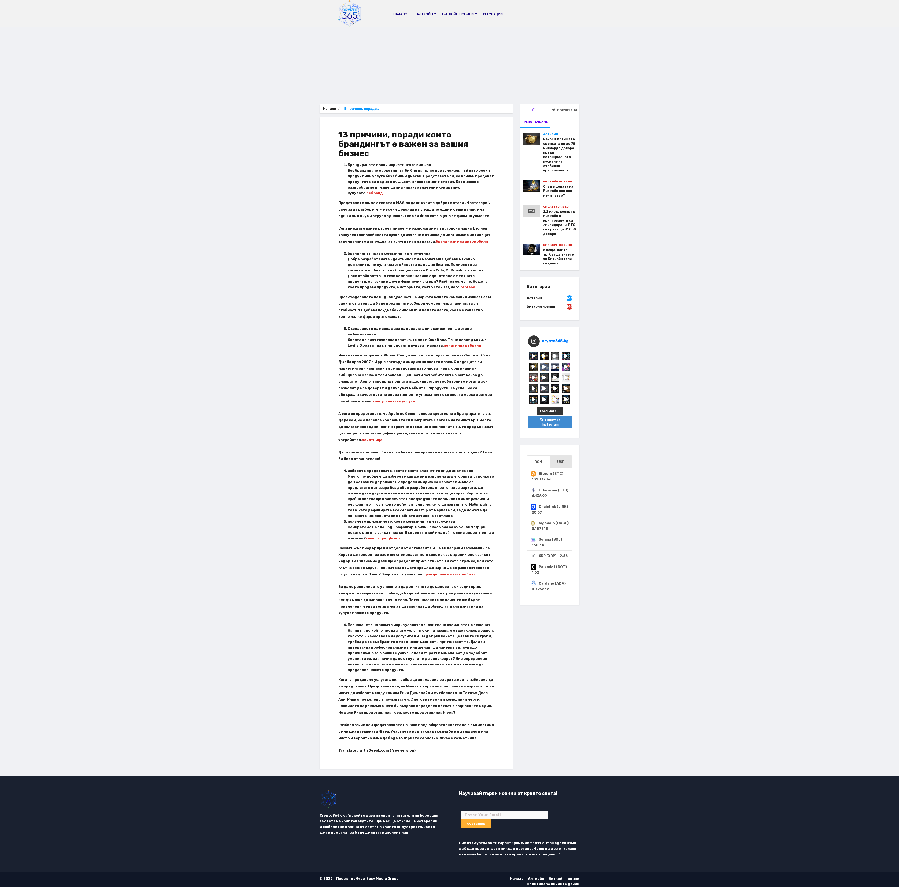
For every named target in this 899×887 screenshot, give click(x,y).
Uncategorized (556, 206)
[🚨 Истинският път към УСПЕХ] (566, 399)
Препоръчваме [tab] (534, 122)
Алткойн (550, 134)
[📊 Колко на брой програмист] (544, 388)
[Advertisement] (449, 62)
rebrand (468, 287)
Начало (400, 14)
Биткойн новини (557, 181)
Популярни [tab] (566, 110)
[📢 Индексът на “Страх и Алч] (555, 377)
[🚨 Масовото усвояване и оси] (533, 367)
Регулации (493, 14)
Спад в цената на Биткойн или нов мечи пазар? (558, 191)
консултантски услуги (393, 401)
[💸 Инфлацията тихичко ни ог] (566, 377)
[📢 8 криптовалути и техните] (566, 356)
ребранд (374, 193)
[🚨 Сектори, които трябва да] (544, 367)
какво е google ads (383, 538)
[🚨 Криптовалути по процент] (533, 356)
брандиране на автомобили (462, 241)
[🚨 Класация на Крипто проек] (533, 399)
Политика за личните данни (553, 884)
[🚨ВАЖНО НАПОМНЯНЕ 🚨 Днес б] (555, 367)
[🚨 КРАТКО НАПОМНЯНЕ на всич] (544, 399)
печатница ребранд (462, 345)
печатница (372, 440)
